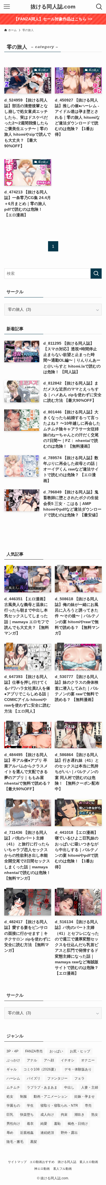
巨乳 (10, 1115)
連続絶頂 (47, 1133)
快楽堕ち (27, 1115)
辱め (10, 1133)
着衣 (30, 1124)
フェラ (79, 1078)
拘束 (64, 1115)
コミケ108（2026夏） (40, 1069)
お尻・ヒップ (80, 1051)
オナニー (88, 1060)
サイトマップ (17, 1162)
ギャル (12, 1069)
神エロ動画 (42, 1168)
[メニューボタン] (7, 7)
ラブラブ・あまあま (42, 1087)
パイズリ (33, 1078)
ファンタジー (57, 1078)
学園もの (13, 1106)
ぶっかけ (13, 1060)
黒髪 (33, 1142)
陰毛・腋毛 (15, 1142)
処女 (10, 1096)
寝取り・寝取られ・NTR (59, 1106)
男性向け (13, 1124)
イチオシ (67, 1060)
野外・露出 (69, 1133)
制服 (23, 1096)
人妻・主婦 (89, 1087)
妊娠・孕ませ (84, 1096)
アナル (32, 1060)
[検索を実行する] (96, 273)
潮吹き (79, 1115)
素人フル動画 (62, 1168)
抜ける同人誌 (67, 1162)
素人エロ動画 (88, 1162)
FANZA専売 (34, 1051)
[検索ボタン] (99, 7)
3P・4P (12, 1051)
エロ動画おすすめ (42, 1162)
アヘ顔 (49, 1060)
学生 (30, 1106)
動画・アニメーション (51, 1096)
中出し (69, 1087)
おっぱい (56, 1051)
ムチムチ (13, 1087)
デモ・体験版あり (78, 1069)
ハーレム (13, 1078)
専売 (88, 1106)
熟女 (94, 1115)
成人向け (47, 1115)
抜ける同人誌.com (53, 7)
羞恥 (57, 1124)
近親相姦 (27, 1133)
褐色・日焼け (78, 1124)
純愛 (43, 1124)
